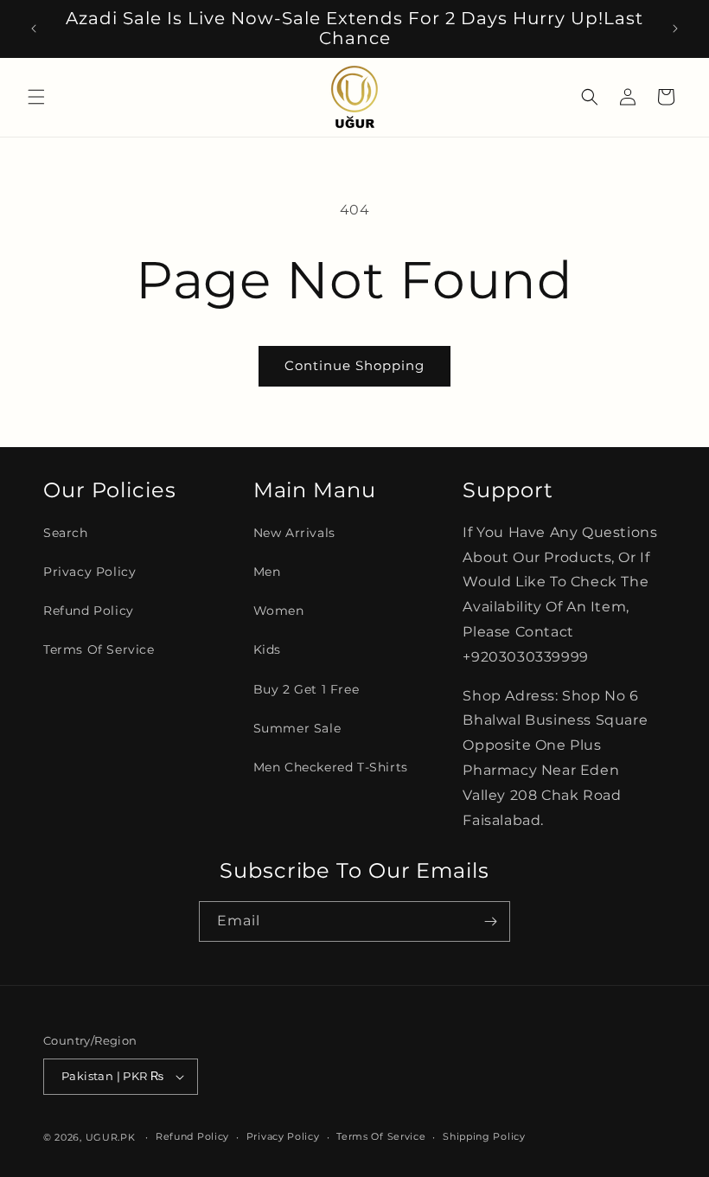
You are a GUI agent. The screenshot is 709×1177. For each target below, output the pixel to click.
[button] (36, 97)
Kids (267, 649)
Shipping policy (484, 1136)
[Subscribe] (490, 921)
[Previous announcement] (34, 29)
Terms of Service (99, 649)
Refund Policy (88, 610)
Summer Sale (297, 728)
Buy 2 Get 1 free (306, 689)
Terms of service (380, 1136)
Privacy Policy (89, 571)
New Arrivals (294, 533)
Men (267, 571)
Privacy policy (283, 1136)
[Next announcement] (675, 29)
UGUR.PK (111, 1137)
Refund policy (192, 1136)
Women (278, 610)
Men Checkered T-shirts (330, 767)
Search (65, 533)
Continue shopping (354, 365)
